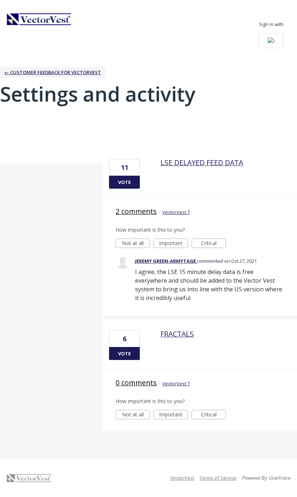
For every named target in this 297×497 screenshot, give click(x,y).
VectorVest (182, 478)
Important (173, 244)
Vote (124, 182)
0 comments (136, 382)
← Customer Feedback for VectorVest (52, 72)
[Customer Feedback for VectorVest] (39, 19)
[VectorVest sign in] (271, 40)
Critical (213, 244)
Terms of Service (218, 478)
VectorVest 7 (176, 212)
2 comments (136, 211)
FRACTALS (177, 334)
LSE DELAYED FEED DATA (201, 162)
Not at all (136, 244)
